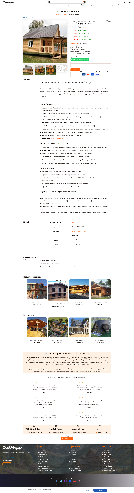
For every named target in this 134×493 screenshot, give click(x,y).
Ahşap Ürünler (108, 468)
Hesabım (73, 457)
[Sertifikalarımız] (74, 468)
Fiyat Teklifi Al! (8, 5)
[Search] (83, 2)
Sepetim (73, 454)
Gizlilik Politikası (42, 457)
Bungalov (107, 450)
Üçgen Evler (107, 459)
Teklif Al (73, 452)
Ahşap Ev (79, 21)
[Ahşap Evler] (106, 457)
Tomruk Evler (108, 461)
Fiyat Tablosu (75, 464)
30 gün (95, 432)
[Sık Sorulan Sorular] (42, 464)
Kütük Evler (107, 454)
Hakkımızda (41, 450)
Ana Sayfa (73, 21)
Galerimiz (73, 459)
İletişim (73, 450)
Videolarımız (74, 461)
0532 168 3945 (118, 2)
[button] (67, 438)
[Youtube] (70, 481)
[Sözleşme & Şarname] (43, 466)
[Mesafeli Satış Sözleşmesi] (44, 471)
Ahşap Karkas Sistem (57, 138)
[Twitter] (27, 17)
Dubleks (78, 231)
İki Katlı (84, 231)
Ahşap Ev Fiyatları (76, 470)
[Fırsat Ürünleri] (107, 466)
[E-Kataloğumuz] (41, 455)
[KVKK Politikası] (74, 466)
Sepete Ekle (75, 69)
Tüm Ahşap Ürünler (109, 470)
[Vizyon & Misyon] (42, 459)
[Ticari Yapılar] (107, 464)
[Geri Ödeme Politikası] (43, 468)
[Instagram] (65, 481)
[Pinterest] (29, 17)
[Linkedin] (32, 17)
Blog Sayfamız (42, 452)
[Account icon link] (130, 2)
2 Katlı (74, 231)
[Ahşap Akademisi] (42, 462)
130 (73, 222)
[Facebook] (24, 17)
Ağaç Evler (107, 452)
